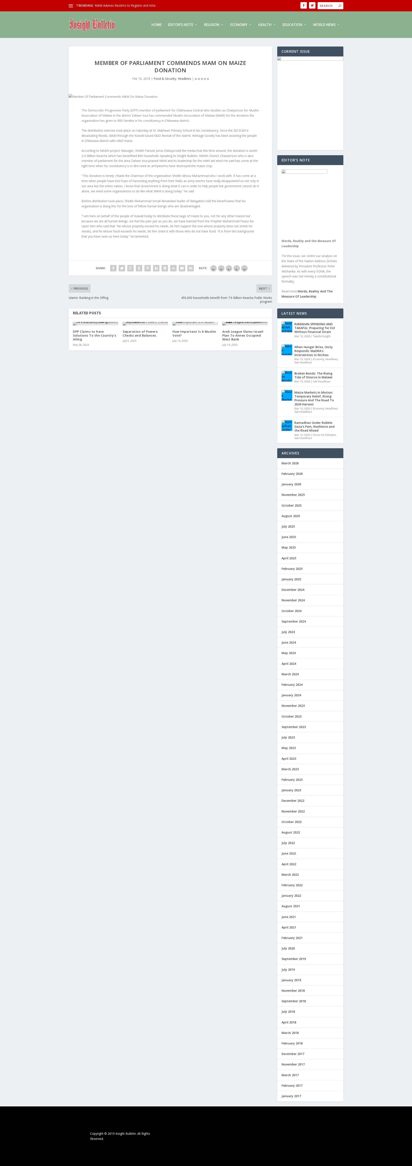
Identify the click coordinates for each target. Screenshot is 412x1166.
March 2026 (290, 463)
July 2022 (288, 843)
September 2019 (294, 959)
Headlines (184, 79)
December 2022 (293, 801)
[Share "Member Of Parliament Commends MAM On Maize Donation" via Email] (182, 268)
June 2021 (289, 917)
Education (292, 25)
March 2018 (290, 1033)
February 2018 (292, 1043)
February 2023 (292, 780)
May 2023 (289, 748)
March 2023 (290, 769)
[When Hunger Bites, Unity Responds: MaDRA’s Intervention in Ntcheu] (287, 350)
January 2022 (291, 896)
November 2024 (293, 600)
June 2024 (289, 642)
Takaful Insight (321, 336)
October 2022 (291, 822)
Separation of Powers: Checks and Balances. (140, 333)
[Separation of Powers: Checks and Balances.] (145, 323)
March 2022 (290, 875)
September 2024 (294, 621)
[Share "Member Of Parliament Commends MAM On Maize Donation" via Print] (190, 268)
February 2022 (292, 885)
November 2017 (293, 1064)
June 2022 (289, 853)
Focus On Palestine (324, 435)
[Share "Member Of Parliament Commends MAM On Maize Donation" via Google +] (130, 268)
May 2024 (289, 653)
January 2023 (291, 790)
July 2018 (288, 1012)
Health (265, 25)
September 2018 (294, 1001)
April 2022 (289, 864)
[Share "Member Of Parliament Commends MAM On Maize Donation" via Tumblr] (139, 268)
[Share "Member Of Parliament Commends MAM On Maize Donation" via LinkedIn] (156, 268)
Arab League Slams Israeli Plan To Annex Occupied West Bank (243, 335)
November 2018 (293, 990)
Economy (238, 25)
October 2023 (291, 716)
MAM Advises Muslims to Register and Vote (125, 5)
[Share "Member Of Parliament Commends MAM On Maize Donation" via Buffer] (165, 268)
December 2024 (293, 590)
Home (156, 25)
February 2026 (292, 474)
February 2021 (292, 938)
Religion (211, 25)
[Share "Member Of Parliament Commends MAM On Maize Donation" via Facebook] (113, 268)
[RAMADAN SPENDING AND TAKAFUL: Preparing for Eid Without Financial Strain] (287, 327)
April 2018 (289, 1022)
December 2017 (293, 1054)
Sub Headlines (303, 362)
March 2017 (290, 1075)
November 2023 (293, 706)
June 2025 (289, 537)
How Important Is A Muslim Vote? (194, 333)
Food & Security (165, 79)
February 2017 (292, 1085)
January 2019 (291, 980)
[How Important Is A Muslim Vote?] (195, 323)
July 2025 (288, 526)
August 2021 (291, 906)
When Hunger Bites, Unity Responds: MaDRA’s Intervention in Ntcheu (313, 351)
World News (324, 25)
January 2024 (291, 695)
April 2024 (289, 664)
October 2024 (291, 611)
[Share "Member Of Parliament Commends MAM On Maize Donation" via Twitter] (122, 268)
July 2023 (288, 737)
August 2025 (291, 516)
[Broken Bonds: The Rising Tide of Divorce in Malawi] (287, 376)
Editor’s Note (180, 25)
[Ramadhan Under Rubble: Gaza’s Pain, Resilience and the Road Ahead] (287, 425)
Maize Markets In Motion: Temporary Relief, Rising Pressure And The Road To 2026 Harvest (314, 398)
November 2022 (293, 811)
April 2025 (289, 558)
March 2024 (290, 674)
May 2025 (289, 547)
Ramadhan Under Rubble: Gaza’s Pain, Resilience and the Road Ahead (314, 426)
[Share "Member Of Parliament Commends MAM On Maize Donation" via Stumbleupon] (173, 268)
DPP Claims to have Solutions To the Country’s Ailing (94, 335)
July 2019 (288, 969)
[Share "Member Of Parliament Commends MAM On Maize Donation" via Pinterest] (147, 268)
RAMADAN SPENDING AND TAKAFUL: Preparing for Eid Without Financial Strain (314, 328)
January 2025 (291, 579)
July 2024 (288, 632)
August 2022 (291, 832)
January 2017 (291, 1096)
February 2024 (292, 685)
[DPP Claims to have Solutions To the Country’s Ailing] (95, 323)
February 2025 (292, 569)
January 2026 (291, 484)
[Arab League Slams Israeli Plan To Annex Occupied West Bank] (245, 323)
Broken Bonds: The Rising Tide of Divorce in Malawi (313, 375)
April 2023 (289, 759)
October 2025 (291, 505)
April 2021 (289, 927)
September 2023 (294, 727)
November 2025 (293, 495)
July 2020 (288, 948)
